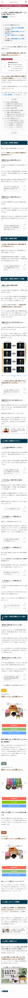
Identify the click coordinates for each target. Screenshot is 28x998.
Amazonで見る (14, 729)
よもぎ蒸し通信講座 (7, 94)
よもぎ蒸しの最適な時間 (10, 108)
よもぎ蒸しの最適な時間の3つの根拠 (13, 110)
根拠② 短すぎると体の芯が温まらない (16, 114)
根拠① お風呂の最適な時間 (13, 112)
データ (2, 296)
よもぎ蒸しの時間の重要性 (11, 102)
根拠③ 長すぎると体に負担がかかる (15, 116)
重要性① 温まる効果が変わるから (15, 104)
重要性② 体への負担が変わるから (15, 105)
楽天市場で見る (14, 725)
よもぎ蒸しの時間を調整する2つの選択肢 (14, 130)
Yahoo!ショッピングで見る (14, 732)
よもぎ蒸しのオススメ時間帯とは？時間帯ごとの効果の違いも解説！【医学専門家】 (17, 931)
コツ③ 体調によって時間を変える (15, 124)
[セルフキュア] (14, 2)
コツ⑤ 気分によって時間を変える (15, 127)
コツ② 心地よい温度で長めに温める (15, 122)
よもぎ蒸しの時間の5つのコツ (12, 35)
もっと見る (14, 132)
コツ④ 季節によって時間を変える (15, 125)
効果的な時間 (14, 31)
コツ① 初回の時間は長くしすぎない (15, 120)
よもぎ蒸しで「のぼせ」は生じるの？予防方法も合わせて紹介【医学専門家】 (17, 430)
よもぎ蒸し (5, 16)
